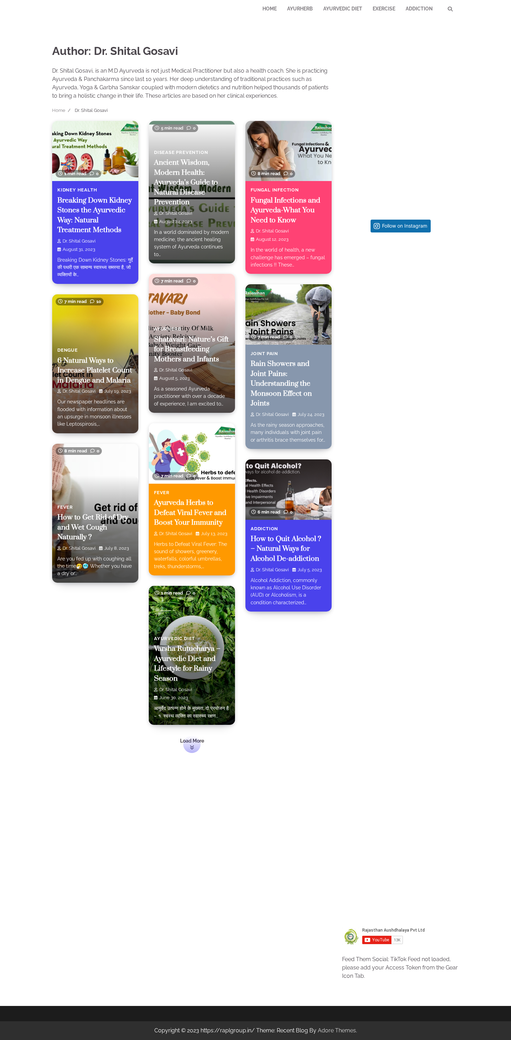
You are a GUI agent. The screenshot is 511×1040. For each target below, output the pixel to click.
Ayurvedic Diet (342, 8)
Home (269, 8)
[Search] (450, 9)
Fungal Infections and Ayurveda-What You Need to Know (285, 210)
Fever (162, 492)
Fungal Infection (275, 190)
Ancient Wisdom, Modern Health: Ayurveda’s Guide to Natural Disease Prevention (186, 182)
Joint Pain (264, 353)
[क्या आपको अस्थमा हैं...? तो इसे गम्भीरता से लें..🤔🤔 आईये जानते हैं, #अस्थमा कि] (400, 521)
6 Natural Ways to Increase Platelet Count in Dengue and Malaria (94, 370)
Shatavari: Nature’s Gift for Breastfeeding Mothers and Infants (191, 349)
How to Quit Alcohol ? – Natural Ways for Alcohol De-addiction (286, 548)
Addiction (419, 8)
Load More (192, 741)
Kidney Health (77, 190)
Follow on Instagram (404, 225)
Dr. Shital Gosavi (79, 241)
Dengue (67, 350)
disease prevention (181, 152)
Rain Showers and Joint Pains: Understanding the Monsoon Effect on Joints (281, 383)
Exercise (384, 8)
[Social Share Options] (351, 345)
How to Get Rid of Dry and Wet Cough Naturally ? (92, 527)
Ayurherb (300, 8)
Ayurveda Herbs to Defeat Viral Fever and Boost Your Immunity (190, 512)
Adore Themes (337, 1030)
